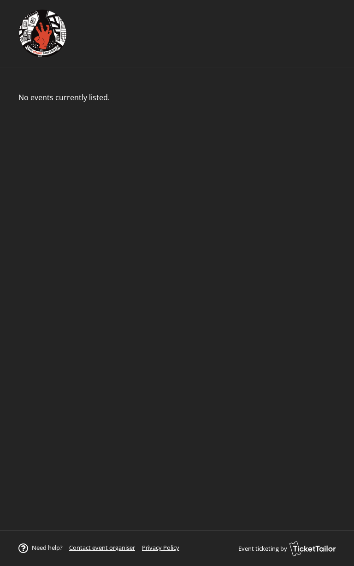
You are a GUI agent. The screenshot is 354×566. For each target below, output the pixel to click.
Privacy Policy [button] (160, 547)
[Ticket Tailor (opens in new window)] (312, 548)
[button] (102, 547)
